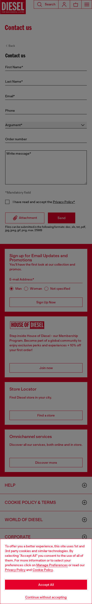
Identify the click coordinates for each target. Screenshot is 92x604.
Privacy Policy (15, 570)
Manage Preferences (52, 565)
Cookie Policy (43, 570)
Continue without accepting (46, 597)
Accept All (46, 585)
